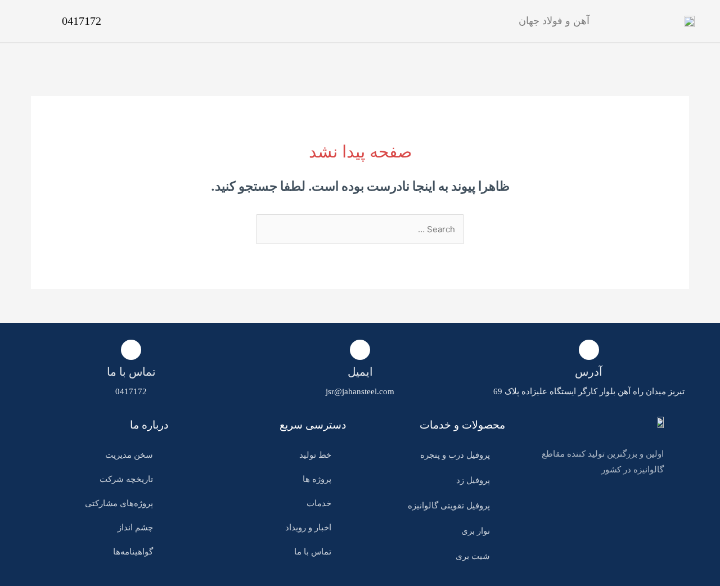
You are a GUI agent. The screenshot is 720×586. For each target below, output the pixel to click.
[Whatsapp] (655, 507)
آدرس (588, 372)
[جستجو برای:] (360, 229)
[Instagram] (634, 507)
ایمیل (360, 372)
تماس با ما (131, 372)
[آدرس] (589, 350)
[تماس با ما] (131, 350)
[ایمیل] (360, 350)
